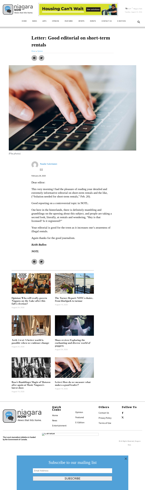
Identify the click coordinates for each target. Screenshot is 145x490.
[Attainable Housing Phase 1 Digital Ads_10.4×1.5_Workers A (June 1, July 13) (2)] (78, 9)
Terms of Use (105, 423)
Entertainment (59, 425)
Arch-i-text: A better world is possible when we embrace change (30, 341)
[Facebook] (122, 413)
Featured (79, 417)
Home (55, 415)
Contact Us (104, 412)
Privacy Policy (105, 417)
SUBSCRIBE (72, 478)
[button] (138, 22)
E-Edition (79, 422)
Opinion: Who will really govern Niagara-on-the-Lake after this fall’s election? (29, 300)
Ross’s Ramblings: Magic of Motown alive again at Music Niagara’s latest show (31, 384)
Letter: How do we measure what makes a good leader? (73, 383)
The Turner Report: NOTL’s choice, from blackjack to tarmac (74, 299)
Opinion (79, 412)
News (54, 420)
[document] (72, 472)
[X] (122, 417)
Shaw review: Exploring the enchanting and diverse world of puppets (72, 342)
